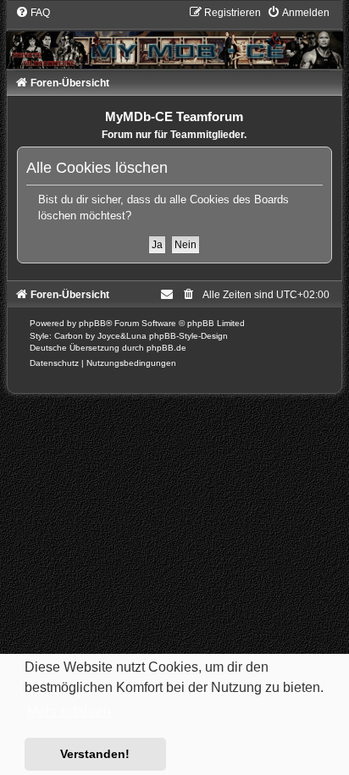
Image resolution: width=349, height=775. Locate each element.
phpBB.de (166, 347)
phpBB (92, 323)
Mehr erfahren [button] (69, 711)
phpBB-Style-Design (188, 335)
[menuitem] (32, 13)
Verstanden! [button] (95, 754)
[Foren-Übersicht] (175, 37)
